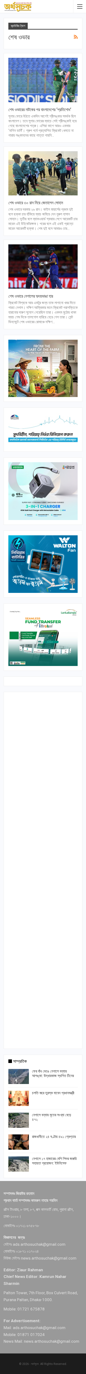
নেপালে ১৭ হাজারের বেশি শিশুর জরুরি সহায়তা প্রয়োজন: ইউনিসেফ (54, 1160)
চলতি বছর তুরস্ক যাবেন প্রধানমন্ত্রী (53, 1093)
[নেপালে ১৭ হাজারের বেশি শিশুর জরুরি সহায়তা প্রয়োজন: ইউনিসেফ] (18, 1164)
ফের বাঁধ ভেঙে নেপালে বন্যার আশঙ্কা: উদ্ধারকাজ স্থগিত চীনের (53, 1073)
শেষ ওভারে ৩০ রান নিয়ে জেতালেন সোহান (35, 202)
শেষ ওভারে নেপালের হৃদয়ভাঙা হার (30, 296)
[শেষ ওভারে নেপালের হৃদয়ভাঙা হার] (43, 266)
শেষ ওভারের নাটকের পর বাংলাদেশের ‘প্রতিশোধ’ (39, 109)
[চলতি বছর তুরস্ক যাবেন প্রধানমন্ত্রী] (18, 1098)
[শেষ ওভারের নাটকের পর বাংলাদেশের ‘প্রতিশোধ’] (43, 80)
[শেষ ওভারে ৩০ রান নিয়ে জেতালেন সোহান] (43, 173)
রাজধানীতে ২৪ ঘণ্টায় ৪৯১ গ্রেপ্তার (54, 1136)
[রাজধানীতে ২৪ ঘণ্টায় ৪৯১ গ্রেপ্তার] (18, 1142)
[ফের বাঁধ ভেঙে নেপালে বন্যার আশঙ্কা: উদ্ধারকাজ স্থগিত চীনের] (18, 1076)
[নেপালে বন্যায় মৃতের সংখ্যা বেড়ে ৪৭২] (18, 1120)
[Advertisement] (43, 869)
